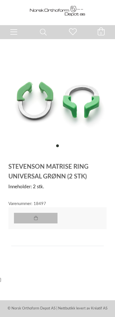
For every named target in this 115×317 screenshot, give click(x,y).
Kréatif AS (99, 308)
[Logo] (57, 10)
